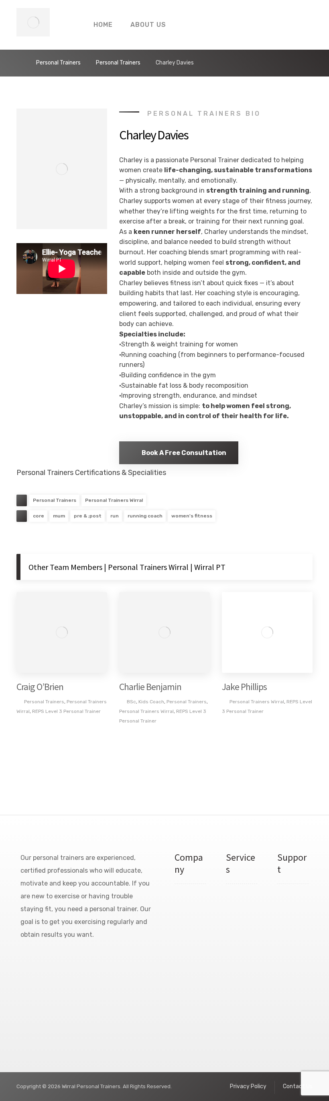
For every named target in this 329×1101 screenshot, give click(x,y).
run (114, 516)
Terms (290, 928)
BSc (131, 701)
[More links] (189, 25)
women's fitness (191, 516)
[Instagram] (26, 960)
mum (59, 516)
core (38, 516)
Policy (290, 942)
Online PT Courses (239, 1014)
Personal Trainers (54, 500)
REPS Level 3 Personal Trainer (66, 711)
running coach (145, 516)
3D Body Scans (236, 971)
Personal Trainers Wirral (114, 500)
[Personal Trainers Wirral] (33, 22)
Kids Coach (151, 701)
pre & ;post (88, 516)
